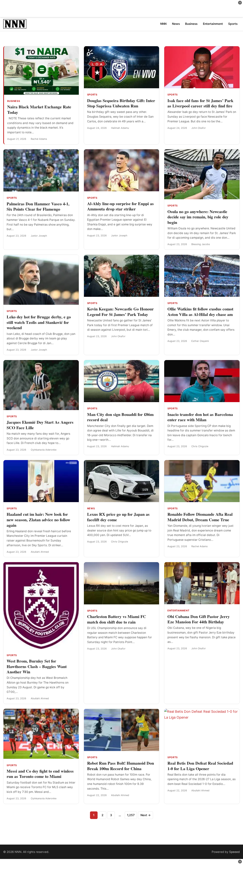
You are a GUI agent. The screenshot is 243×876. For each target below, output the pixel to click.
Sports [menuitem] (232, 24)
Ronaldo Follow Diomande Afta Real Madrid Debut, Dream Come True (200, 517)
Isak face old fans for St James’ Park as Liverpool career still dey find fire (200, 103)
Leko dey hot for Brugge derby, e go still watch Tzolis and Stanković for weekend (39, 322)
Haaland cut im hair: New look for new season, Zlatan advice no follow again (38, 519)
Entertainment (178, 610)
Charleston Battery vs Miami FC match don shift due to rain (116, 619)
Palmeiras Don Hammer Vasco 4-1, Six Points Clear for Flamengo (38, 206)
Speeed (234, 852)
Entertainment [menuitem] (213, 24)
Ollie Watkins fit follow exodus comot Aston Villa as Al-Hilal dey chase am (200, 311)
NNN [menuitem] (163, 24)
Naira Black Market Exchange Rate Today (39, 109)
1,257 (131, 815)
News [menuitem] (176, 24)
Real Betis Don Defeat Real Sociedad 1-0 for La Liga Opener (200, 766)
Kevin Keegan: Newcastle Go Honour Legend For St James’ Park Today (120, 311)
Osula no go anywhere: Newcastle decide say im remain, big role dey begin (197, 216)
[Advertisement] (121, 8)
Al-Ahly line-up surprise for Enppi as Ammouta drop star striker (120, 206)
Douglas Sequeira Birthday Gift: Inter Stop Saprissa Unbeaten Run (121, 103)
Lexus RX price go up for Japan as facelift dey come (118, 517)
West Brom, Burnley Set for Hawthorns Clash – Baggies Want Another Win (37, 666)
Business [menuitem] (191, 24)
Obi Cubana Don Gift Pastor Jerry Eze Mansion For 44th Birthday (198, 619)
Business (13, 101)
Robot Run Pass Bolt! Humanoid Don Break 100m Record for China (120, 766)
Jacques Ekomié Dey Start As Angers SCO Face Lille (40, 425)
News (91, 508)
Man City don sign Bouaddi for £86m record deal (120, 417)
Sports (92, 94)
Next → (145, 815)
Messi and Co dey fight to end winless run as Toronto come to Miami (40, 774)
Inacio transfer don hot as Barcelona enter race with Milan (200, 417)
